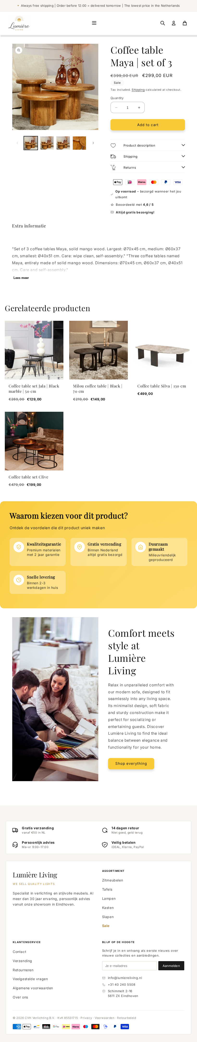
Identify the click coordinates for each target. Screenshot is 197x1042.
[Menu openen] (94, 23)
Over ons (20, 997)
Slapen (108, 917)
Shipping (138, 89)
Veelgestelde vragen (30, 979)
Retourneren (23, 970)
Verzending (22, 961)
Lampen (109, 898)
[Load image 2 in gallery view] (47, 143)
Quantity (117, 98)
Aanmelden (171, 966)
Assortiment (113, 871)
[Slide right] (93, 143)
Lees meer (21, 278)
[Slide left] (17, 143)
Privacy (86, 1018)
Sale (106, 926)
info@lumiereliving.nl (125, 978)
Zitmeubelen (112, 880)
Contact (19, 952)
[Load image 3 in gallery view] (63, 143)
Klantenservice (27, 942)
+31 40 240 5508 (121, 984)
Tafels (107, 889)
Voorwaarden (105, 1018)
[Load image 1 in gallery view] (31, 143)
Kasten (108, 908)
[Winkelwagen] (184, 23)
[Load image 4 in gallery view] (79, 143)
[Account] (173, 23)
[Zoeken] (162, 23)
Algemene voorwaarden (33, 988)
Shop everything (131, 763)
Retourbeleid (126, 1018)
